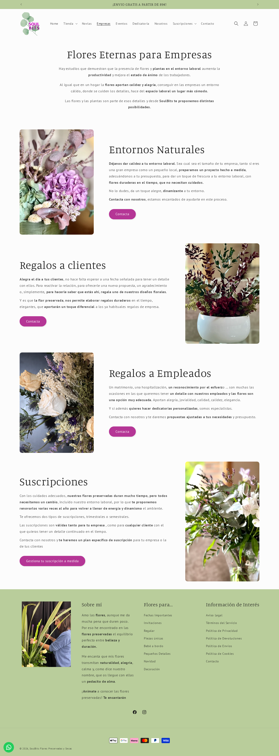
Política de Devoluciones (224, 638)
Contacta (122, 214)
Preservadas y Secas (60, 748)
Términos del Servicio (221, 623)
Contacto (212, 661)
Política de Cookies (220, 654)
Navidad (150, 661)
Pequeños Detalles (157, 654)
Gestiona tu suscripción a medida (52, 561)
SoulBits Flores (39, 748)
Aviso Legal (214, 615)
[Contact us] (8, 747)
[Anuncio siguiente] (258, 4)
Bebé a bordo (153, 646)
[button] (70, 23)
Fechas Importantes (158, 615)
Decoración (152, 669)
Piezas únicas (153, 638)
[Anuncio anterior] (21, 4)
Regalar (149, 631)
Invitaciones (153, 623)
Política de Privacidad (222, 631)
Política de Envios (219, 646)
